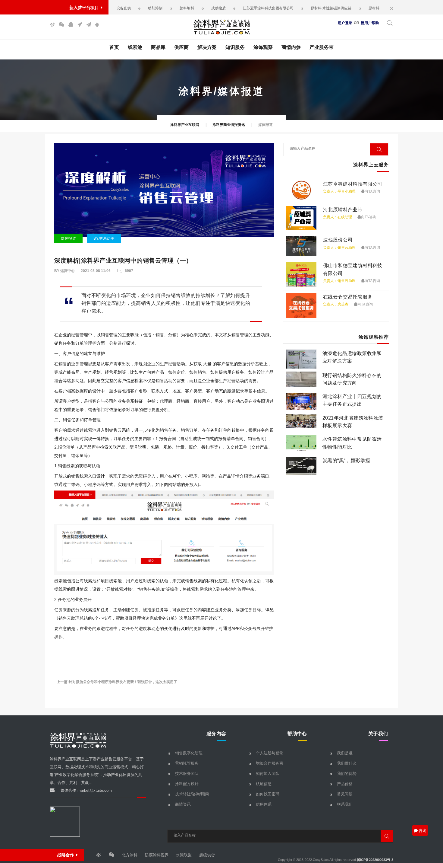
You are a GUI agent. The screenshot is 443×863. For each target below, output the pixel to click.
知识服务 (235, 47)
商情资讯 (183, 804)
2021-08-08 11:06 (96, 271)
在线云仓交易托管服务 (347, 296)
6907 (129, 271)
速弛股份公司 (338, 239)
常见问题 (345, 794)
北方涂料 (129, 855)
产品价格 (345, 783)
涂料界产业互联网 (184, 125)
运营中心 (67, 271)
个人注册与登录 (269, 753)
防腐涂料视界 (156, 855)
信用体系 (264, 804)
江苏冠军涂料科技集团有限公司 (251, 8)
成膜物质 (201, 8)
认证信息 (264, 783)
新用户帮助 (370, 23)
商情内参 (291, 47)
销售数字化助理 (189, 753)
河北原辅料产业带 (343, 209)
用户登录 (345, 23)
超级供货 (207, 855)
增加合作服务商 (269, 763)
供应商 (181, 47)
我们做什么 (347, 763)
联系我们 (345, 804)
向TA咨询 (372, 191)
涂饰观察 (263, 47)
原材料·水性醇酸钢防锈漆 (371, 8)
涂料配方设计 (187, 783)
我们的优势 (347, 773)
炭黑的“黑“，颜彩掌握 (346, 460)
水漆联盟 (184, 855)
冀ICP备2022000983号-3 (375, 859)
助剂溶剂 (138, 8)
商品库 (158, 47)
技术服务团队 (187, 773)
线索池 (135, 47)
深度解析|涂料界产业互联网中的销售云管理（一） (123, 260)
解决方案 (207, 47)
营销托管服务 (187, 763)
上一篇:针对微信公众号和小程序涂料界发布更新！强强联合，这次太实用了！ (119, 682)
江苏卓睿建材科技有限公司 (352, 184)
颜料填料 (169, 8)
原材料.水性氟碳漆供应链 (314, 8)
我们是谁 (345, 753)
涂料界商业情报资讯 (228, 125)
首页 (114, 47)
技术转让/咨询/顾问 (192, 794)
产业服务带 (321, 47)
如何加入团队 (267, 773)
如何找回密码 (267, 794)
